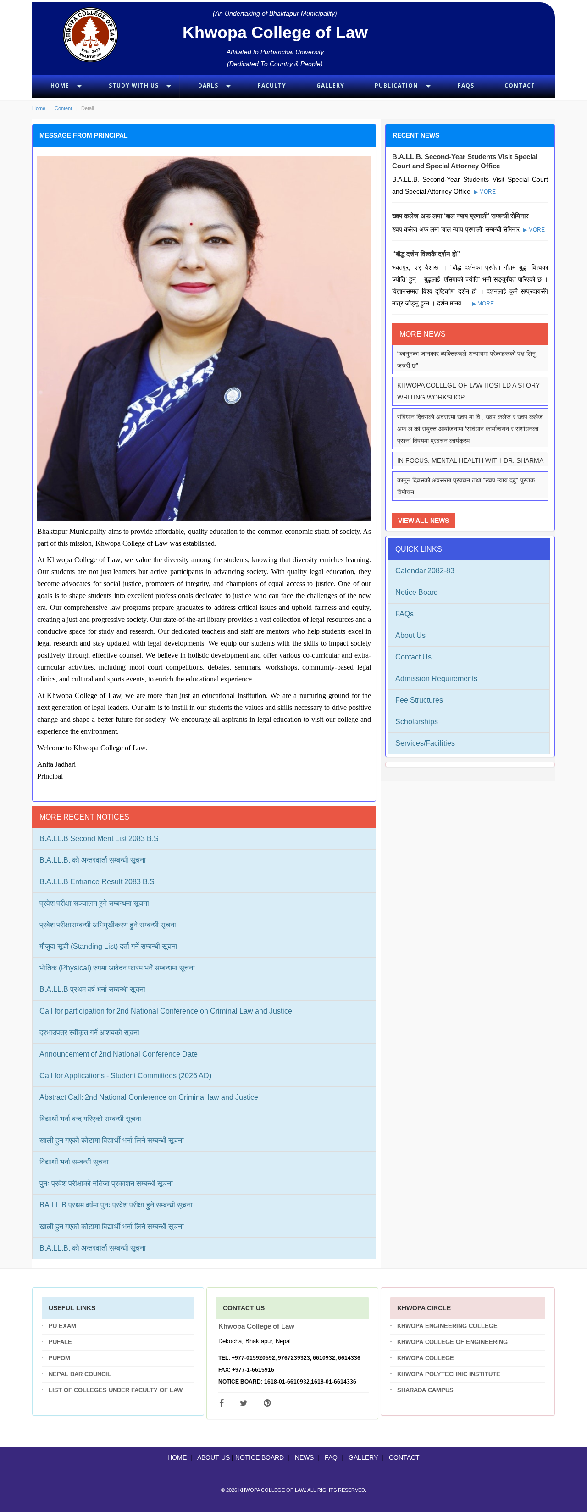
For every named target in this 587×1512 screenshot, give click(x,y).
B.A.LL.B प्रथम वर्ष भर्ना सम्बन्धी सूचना (92, 989)
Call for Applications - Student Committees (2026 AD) (125, 1076)
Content (63, 108)
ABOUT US (213, 1457)
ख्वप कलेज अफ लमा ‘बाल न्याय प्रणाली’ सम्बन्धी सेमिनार (460, 216)
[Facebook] (225, 1403)
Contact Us (413, 657)
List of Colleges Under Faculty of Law (116, 1390)
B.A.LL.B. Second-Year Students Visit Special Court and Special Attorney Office (464, 161)
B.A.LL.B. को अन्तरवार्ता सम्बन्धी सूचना (92, 860)
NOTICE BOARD (259, 1457)
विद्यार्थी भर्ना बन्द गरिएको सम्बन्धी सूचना (90, 1119)
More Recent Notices (84, 817)
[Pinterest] (267, 1403)
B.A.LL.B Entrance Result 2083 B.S (97, 882)
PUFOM (59, 1358)
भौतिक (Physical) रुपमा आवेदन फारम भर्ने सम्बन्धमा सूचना (117, 968)
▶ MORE (484, 191)
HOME (177, 1457)
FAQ (331, 1457)
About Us (410, 635)
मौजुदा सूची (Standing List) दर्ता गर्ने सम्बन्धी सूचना (108, 946)
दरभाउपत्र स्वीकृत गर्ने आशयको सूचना (89, 1032)
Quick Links (418, 549)
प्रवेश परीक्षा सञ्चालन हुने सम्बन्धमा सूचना (94, 903)
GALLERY (363, 1457)
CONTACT (404, 1457)
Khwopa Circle (424, 1308)
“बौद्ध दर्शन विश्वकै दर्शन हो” (426, 254)
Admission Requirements (436, 678)
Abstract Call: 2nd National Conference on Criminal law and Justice (148, 1097)
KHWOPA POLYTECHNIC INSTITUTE (448, 1374)
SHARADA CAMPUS (425, 1390)
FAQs (404, 614)
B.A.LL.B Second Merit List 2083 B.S (99, 838)
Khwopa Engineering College (447, 1326)
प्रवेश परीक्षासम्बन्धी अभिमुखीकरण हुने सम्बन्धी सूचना (107, 925)
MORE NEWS (422, 334)
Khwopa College (425, 1358)
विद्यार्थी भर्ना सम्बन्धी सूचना (74, 1162)
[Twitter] (244, 1403)
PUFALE (60, 1342)
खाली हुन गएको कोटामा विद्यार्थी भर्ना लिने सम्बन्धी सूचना (111, 1140)
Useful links (72, 1308)
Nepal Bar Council (80, 1374)
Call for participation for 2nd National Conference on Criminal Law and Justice (165, 1011)
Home (38, 108)
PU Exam (62, 1326)
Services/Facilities (425, 743)
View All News (423, 520)
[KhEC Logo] (90, 35)
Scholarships (416, 722)
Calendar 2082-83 (424, 571)
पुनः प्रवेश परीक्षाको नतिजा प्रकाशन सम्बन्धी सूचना (106, 1183)
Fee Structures (419, 700)
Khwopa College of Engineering (452, 1342)
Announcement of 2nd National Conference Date (118, 1054)
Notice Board (416, 592)
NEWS (304, 1457)
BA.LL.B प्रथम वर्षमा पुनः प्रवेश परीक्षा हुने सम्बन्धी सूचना (116, 1205)
